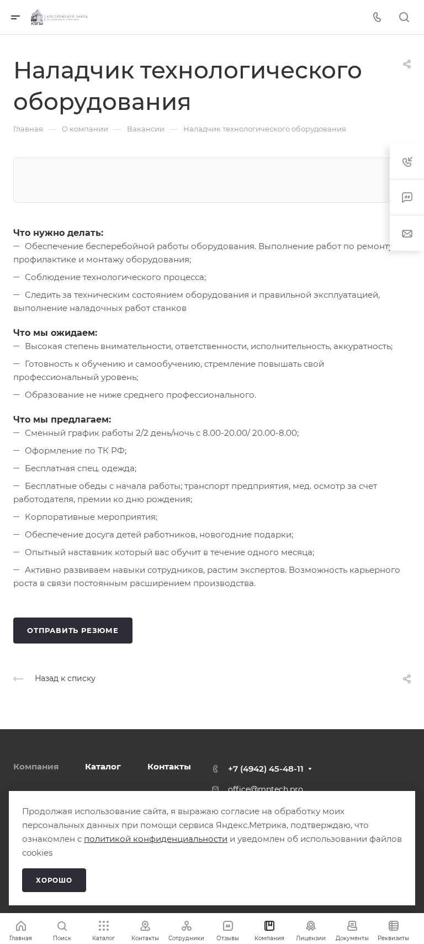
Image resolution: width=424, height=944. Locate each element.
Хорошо (54, 880)
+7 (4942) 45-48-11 (266, 768)
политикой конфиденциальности (155, 839)
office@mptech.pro (265, 789)
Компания (36, 766)
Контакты (169, 766)
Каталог (103, 766)
